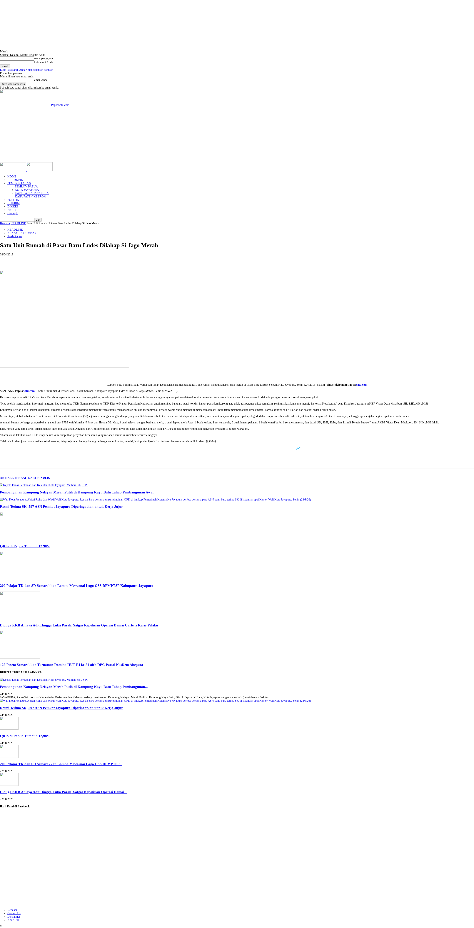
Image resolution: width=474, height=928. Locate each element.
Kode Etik (13, 920)
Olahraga (12, 213)
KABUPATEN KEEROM (30, 196)
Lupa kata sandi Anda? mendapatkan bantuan (26, 69)
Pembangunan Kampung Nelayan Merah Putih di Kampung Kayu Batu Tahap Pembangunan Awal (76, 492)
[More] (59, 260)
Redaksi (12, 910)
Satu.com (361, 384)
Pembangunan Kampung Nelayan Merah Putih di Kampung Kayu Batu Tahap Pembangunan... (74, 687)
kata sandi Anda (43, 62)
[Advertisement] (237, 134)
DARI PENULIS (39, 477)
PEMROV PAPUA (26, 186)
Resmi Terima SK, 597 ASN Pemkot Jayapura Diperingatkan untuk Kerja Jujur (61, 506)
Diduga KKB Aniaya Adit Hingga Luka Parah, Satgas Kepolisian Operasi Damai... (63, 792)
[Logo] (13, 170)
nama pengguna (43, 58)
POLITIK (13, 199)
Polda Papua (14, 236)
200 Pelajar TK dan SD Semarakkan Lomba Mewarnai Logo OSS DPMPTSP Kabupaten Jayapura (76, 586)
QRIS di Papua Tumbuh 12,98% (25, 546)
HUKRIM (13, 203)
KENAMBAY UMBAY (21, 233)
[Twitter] (19, 260)
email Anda (41, 80)
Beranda (5, 223)
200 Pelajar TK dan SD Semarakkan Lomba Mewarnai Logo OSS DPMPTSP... (61, 764)
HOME (11, 176)
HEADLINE (15, 179)
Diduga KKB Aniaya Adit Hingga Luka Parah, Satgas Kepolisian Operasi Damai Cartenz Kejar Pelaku (79, 625)
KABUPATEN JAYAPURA (32, 193)
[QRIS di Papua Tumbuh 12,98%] (20, 538)
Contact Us (14, 913)
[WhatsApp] (46, 260)
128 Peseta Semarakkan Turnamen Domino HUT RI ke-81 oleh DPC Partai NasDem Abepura (71, 665)
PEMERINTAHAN (19, 183)
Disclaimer (13, 916)
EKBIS (11, 209)
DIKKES (13, 206)
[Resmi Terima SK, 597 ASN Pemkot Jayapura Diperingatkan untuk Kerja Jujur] (155, 499)
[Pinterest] (33, 260)
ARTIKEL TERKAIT (14, 477)
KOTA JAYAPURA (27, 189)
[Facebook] (6, 260)
